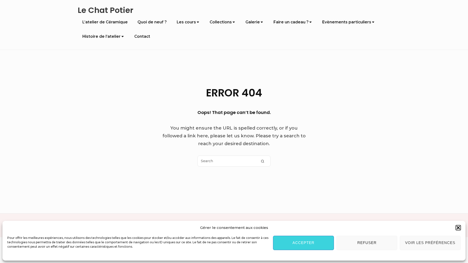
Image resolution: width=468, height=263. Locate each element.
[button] (458, 227)
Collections (221, 22)
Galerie (252, 22)
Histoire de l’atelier (101, 36)
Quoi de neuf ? (152, 22)
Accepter (303, 243)
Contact (142, 36)
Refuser (367, 243)
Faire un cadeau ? (291, 22)
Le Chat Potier (105, 10)
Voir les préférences (430, 243)
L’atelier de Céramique (105, 22)
